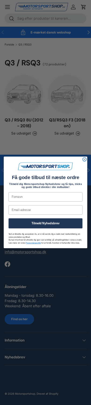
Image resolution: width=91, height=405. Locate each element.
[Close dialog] (84, 159)
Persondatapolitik (33, 243)
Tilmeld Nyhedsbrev (46, 223)
